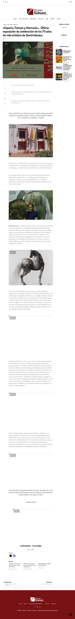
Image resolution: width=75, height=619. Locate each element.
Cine (47, 18)
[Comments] (5, 103)
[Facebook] (3, 2)
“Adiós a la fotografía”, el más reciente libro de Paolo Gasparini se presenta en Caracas (67, 76)
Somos (25, 603)
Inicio (15, 18)
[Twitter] (5, 2)
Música (52, 18)
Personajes (33, 18)
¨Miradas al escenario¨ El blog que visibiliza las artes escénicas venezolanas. (67, 66)
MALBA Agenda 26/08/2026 (67, 51)
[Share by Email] (5, 98)
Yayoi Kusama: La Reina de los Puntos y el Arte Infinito (67, 59)
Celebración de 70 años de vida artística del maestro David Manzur (15, 565)
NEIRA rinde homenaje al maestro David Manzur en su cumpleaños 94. (29, 565)
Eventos (41, 18)
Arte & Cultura (23, 18)
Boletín (47, 603)
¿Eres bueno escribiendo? (35, 603)
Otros (59, 18)
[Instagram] (8, 2)
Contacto (53, 603)
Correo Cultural (31, 610)
